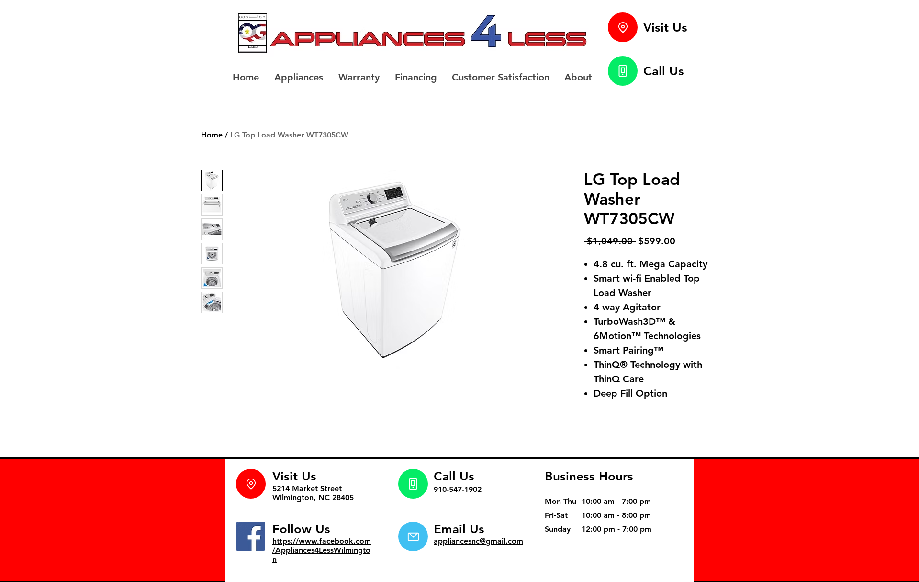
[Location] (623, 27)
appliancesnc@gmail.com (478, 541)
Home (212, 134)
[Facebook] (250, 536)
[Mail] (413, 536)
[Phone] (623, 71)
